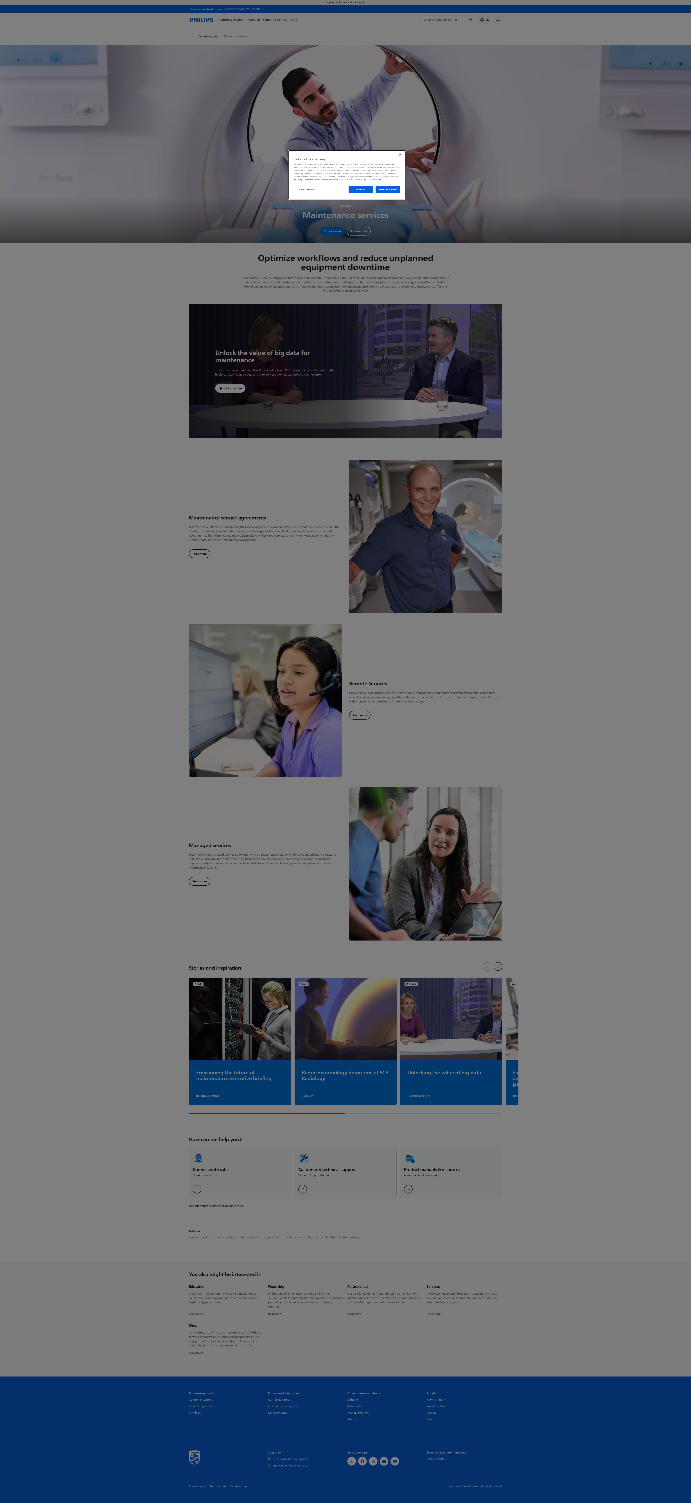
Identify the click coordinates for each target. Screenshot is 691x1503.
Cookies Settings (306, 189)
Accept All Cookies (388, 189)
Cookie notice (375, 179)
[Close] (400, 155)
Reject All (360, 189)
